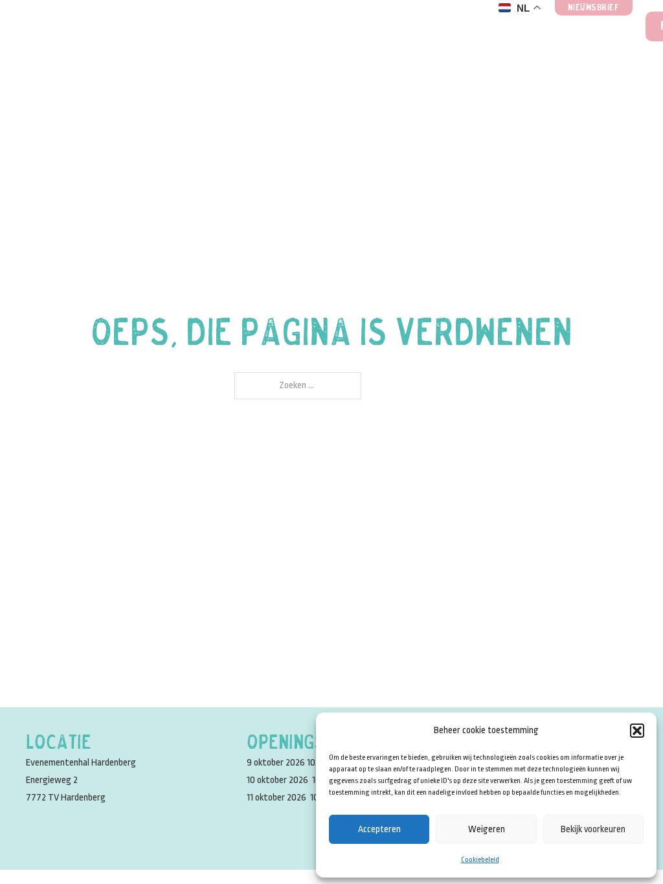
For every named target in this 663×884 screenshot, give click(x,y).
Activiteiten (196, 26)
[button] (637, 730)
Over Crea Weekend (390, 26)
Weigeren (486, 829)
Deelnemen (493, 26)
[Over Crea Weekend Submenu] (437, 26)
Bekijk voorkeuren (593, 829)
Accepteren (379, 829)
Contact (596, 26)
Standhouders (68, 26)
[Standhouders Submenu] (135, 26)
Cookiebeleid (480, 860)
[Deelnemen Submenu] (546, 26)
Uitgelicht (311, 26)
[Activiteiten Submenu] (255, 26)
